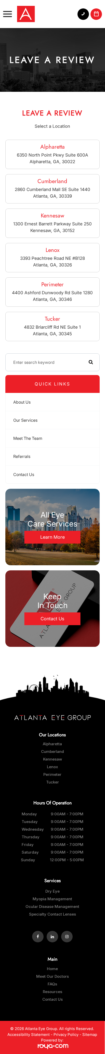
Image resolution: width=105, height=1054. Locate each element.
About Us (22, 402)
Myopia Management (52, 898)
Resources (52, 991)
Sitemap (89, 1034)
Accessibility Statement (28, 1034)
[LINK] (52, 743)
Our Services (25, 420)
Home (52, 968)
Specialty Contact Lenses (52, 914)
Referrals (21, 456)
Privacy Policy (66, 1034)
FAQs (52, 984)
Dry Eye (52, 891)
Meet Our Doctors (52, 976)
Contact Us (23, 474)
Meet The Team (27, 438)
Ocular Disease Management (52, 906)
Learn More (52, 537)
